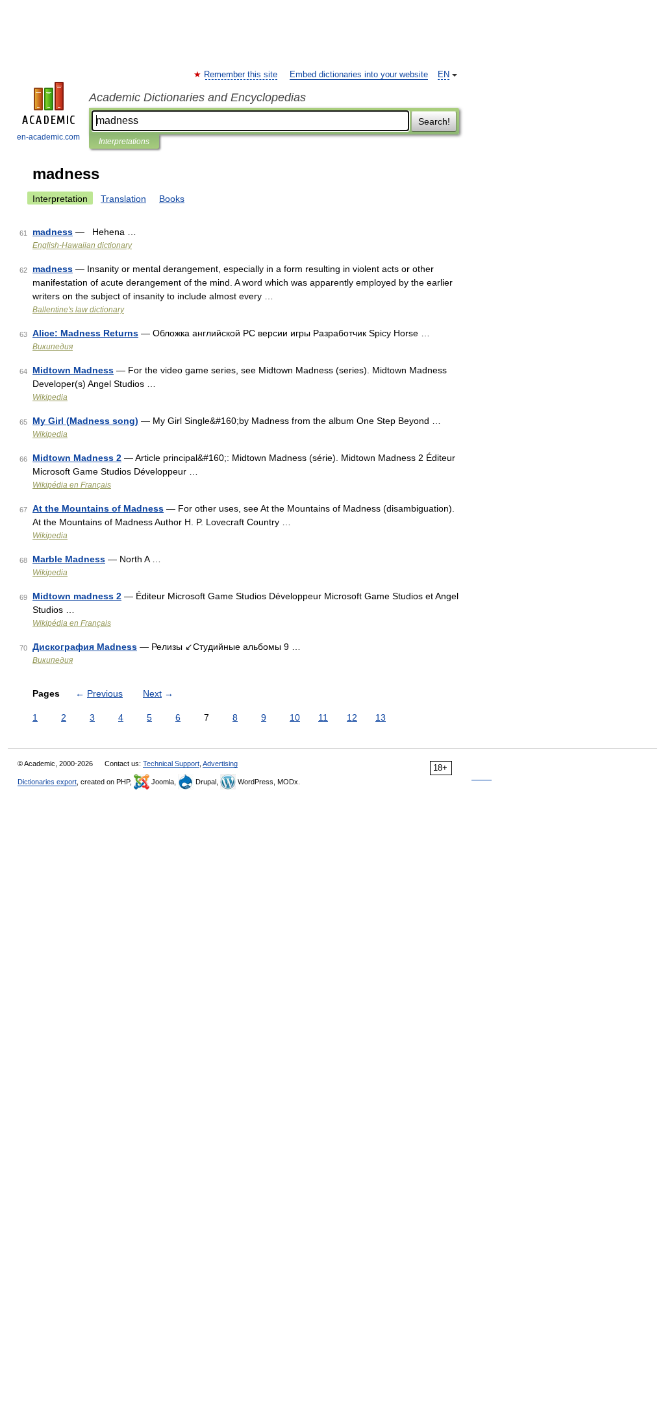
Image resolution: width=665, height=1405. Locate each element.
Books (171, 198)
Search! (434, 121)
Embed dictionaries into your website (359, 74)
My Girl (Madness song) (85, 421)
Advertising (220, 763)
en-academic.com (48, 137)
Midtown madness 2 (76, 596)
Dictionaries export (47, 782)
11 (323, 717)
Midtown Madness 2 (76, 458)
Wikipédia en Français (71, 485)
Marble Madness (68, 559)
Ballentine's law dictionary (78, 309)
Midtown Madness (73, 370)
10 (295, 717)
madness (52, 232)
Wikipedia (50, 397)
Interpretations (124, 141)
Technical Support (171, 763)
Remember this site (241, 74)
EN (443, 74)
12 (352, 717)
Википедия (52, 346)
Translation (123, 198)
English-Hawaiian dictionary (82, 245)
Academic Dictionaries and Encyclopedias (197, 97)
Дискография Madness (84, 646)
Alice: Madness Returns (85, 333)
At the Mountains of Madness (98, 508)
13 (380, 717)
